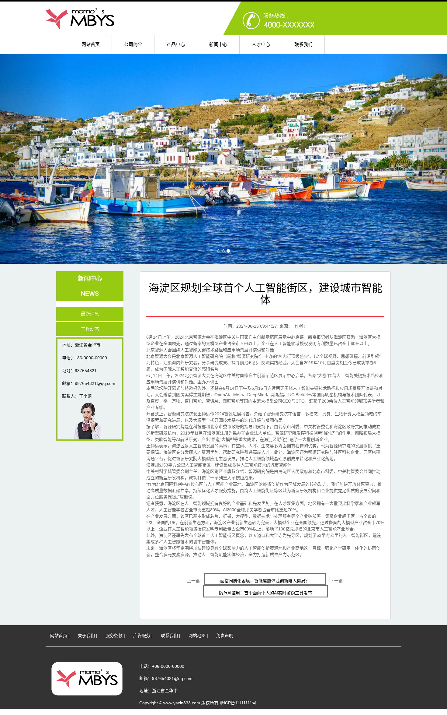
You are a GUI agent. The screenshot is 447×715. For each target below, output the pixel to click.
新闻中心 (218, 44)
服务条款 (114, 635)
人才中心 (261, 44)
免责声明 (224, 635)
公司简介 (133, 44)
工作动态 (90, 329)
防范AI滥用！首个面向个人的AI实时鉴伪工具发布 (265, 592)
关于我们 (86, 635)
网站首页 (90, 44)
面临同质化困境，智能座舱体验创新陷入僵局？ (265, 580)
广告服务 (141, 635)
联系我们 (303, 44)
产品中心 (176, 44)
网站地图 (197, 635)
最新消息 (90, 313)
